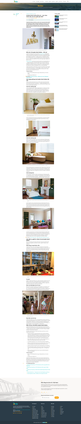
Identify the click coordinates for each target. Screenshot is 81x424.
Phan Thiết (52, 411)
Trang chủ (29, 7)
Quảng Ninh (62, 411)
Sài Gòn (61, 410)
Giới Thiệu (33, 406)
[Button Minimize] (28, 19)
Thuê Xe (61, 1)
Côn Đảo (52, 407)
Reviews (65, 1)
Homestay (46, 1)
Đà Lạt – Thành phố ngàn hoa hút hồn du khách (63, 22)
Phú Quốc (52, 412)
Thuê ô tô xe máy (43, 414)
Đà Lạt (27, 18)
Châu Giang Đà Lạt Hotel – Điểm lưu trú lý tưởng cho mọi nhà (37, 373)
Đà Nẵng (52, 406)
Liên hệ (33, 407)
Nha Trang (52, 410)
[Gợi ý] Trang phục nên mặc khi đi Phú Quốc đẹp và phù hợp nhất (63, 29)
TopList (34, 1)
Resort (54, 1)
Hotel (50, 1)
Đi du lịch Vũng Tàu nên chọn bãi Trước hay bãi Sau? (63, 18)
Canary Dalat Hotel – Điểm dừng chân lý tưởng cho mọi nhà (39, 237)
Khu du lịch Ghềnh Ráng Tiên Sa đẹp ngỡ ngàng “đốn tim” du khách (63, 25)
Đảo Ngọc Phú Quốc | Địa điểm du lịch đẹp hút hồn (63, 15)
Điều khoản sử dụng (35, 418)
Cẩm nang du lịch (43, 415)
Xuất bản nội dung (35, 411)
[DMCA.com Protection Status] (44, 422)
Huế (60, 407)
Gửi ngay (56, 397)
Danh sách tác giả (35, 410)
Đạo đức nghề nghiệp (35, 414)
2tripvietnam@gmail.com (18, 411)
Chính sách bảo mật (35, 415)
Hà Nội (61, 406)
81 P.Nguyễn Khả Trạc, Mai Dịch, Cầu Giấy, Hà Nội (22, 409)
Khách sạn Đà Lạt (29, 61)
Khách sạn (42, 411)
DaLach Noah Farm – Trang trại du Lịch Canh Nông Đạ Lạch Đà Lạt (38, 372)
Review (42, 407)
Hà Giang (52, 416)
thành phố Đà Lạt (42, 53)
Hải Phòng (61, 412)
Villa (57, 1)
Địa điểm (38, 1)
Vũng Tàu (52, 415)
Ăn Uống (42, 1)
